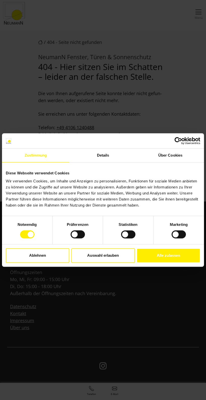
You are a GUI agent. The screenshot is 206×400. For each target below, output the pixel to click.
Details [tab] (103, 155)
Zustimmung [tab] (36, 155)
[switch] (78, 234)
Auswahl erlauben (103, 255)
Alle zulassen (168, 255)
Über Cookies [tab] (170, 155)
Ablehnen (37, 255)
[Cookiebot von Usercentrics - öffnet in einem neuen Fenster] (178, 141)
